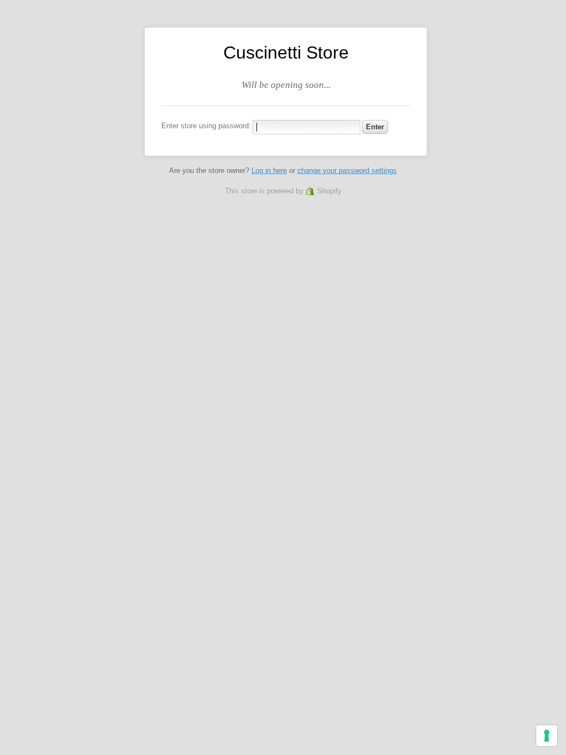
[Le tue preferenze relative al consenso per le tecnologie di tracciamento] (546, 735)
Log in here (269, 170)
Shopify (329, 191)
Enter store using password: (206, 126)
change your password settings (347, 170)
